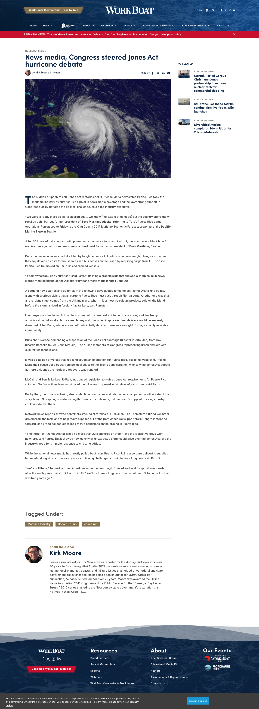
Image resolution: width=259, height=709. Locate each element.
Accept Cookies (198, 700)
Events (128, 25)
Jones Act (90, 524)
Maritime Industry (39, 524)
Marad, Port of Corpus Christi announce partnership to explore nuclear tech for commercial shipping (210, 83)
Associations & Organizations (169, 677)
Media (86, 25)
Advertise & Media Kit (164, 664)
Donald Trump (67, 524)
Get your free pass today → (167, 34)
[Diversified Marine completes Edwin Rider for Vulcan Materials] (184, 122)
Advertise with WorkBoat (159, 25)
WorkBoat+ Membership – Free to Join (53, 9)
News (46, 25)
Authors (156, 670)
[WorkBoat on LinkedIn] (234, 10)
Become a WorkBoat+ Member (51, 668)
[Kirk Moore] (28, 73)
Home (33, 25)
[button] (153, 73)
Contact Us (158, 683)
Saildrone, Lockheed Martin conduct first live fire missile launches (214, 107)
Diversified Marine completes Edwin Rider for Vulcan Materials (212, 128)
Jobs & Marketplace (193, 25)
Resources (106, 25)
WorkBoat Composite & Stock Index (112, 683)
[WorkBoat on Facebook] (221, 10)
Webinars (96, 677)
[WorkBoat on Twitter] (225, 10)
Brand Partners (99, 658)
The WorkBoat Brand (164, 658)
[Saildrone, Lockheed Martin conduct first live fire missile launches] (184, 101)
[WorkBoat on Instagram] (230, 10)
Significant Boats (68, 28)
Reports (95, 670)
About (221, 25)
